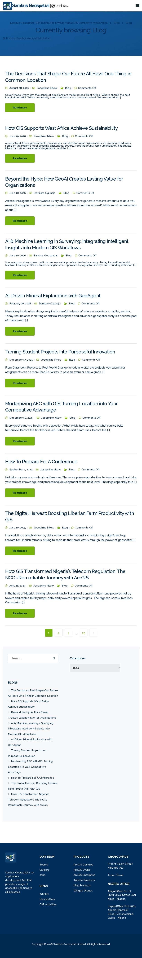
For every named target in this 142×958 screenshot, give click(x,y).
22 (83, 633)
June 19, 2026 (17, 136)
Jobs (42, 875)
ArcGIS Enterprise (84, 875)
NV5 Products (82, 885)
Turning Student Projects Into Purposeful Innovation (60, 352)
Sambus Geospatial (45, 255)
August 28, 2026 (19, 88)
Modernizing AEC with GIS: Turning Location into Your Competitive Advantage (30, 767)
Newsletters (47, 899)
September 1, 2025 (20, 469)
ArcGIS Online (82, 869)
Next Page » (93, 633)
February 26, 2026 (20, 303)
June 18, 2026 (17, 193)
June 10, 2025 (17, 527)
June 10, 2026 (17, 255)
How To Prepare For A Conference (41, 462)
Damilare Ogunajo (44, 193)
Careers (44, 869)
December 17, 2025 (21, 359)
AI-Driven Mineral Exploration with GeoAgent (52, 296)
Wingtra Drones (83, 890)
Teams (43, 864)
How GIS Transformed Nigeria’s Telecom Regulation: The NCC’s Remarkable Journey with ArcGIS (28, 800)
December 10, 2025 (21, 417)
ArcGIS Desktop (83, 864)
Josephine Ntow (47, 88)
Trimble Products (84, 880)
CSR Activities (48, 904)
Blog (68, 88)
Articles (44, 894)
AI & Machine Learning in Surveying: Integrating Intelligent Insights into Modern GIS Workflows (31, 729)
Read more (20, 107)
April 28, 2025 (17, 585)
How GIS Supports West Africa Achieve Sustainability (61, 128)
